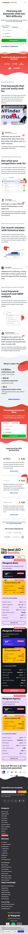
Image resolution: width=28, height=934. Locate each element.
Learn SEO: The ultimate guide (7, 904)
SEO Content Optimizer (6, 871)
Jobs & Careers (4, 822)
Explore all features (14, 399)
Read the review (14, 471)
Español (15, 920)
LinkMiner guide (4, 896)
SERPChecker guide (5, 892)
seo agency (6, 46)
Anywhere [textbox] (7, 33)
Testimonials (4, 816)
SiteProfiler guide (5, 898)
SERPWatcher (5, 848)
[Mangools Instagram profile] (23, 800)
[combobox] (14, 33)
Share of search (4, 873)
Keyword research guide (6, 906)
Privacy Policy (4, 829)
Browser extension (5, 880)
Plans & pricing (4, 811)
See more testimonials (16, 523)
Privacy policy (14, 929)
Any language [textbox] (8, 36)
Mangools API (4, 855)
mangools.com (14, 46)
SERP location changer (6, 875)
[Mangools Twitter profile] (8, 800)
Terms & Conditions (5, 826)
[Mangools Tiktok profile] (4, 800)
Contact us (3, 833)
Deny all (14, 931)
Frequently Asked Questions (7, 886)
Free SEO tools (5, 862)
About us (3, 831)
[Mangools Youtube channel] (19, 800)
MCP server (3, 857)
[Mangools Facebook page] (12, 800)
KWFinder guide (5, 890)
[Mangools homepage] (6, 2)
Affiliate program (5, 813)
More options (8, 931)
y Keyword (5, 27)
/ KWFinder (13, 2)
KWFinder (4, 842)
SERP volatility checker (6, 877)
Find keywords (13, 40)
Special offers (4, 820)
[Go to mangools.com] (14, 915)
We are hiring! (5, 835)
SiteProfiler (5, 853)
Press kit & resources (5, 824)
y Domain (14, 27)
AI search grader (4, 869)
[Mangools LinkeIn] (15, 800)
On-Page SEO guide (5, 908)
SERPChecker (5, 846)
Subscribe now (22, 791)
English (12, 920)
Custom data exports (6, 859)
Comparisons (4, 818)
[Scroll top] (25, 926)
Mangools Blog (4, 888)
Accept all (21, 931)
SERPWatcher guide (5, 894)
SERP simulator (4, 865)
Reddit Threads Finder (6, 867)
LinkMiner (4, 851)
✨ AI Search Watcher (6, 844)
